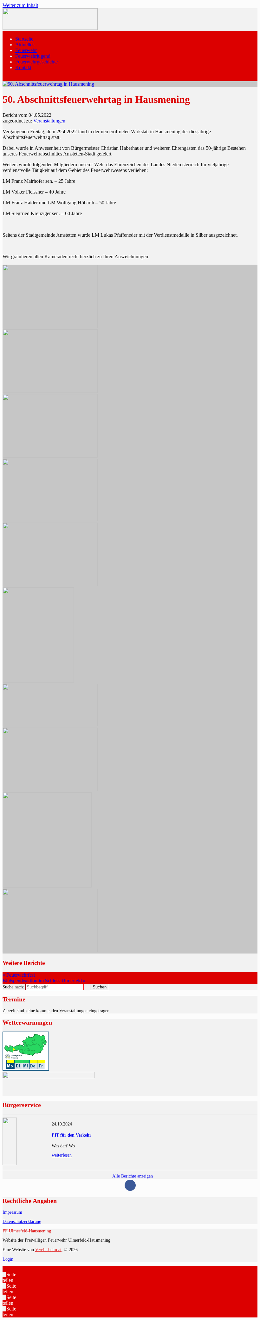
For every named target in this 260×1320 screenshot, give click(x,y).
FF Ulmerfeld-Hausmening (27, 1231)
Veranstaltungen (49, 120)
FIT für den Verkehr (71, 1135)
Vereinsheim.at (48, 1249)
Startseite (24, 39)
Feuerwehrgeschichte (36, 61)
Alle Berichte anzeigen (132, 1176)
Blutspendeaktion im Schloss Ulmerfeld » (44, 980)
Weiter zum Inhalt (20, 5)
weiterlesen (62, 1155)
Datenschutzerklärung (22, 1221)
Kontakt (23, 67)
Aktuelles (24, 44)
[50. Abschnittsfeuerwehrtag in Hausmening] (48, 84)
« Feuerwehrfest (19, 975)
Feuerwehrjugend (32, 56)
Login (8, 1259)
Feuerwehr (26, 50)
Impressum (12, 1212)
